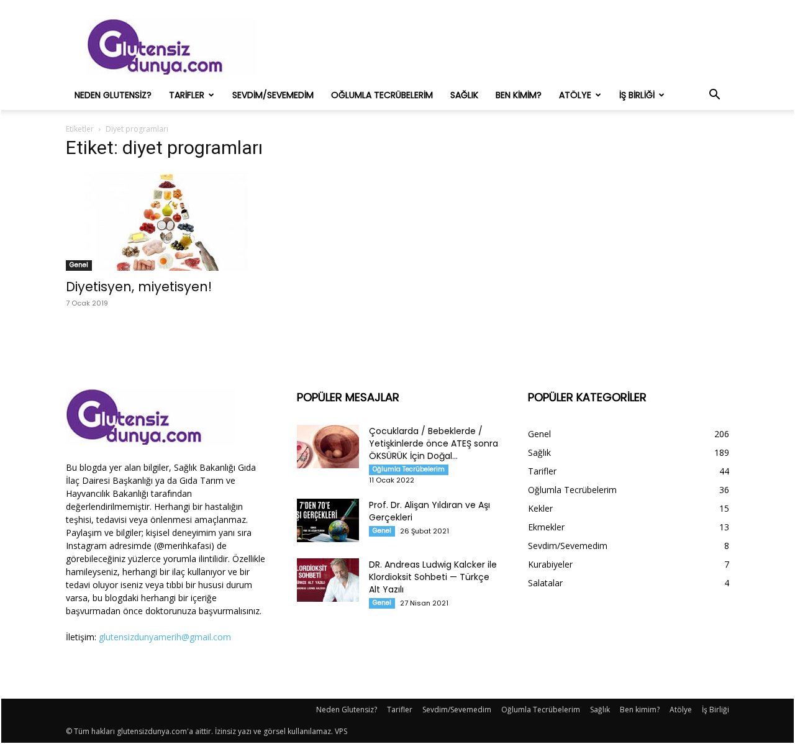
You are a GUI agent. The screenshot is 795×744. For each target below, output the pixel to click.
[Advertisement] (503, 47)
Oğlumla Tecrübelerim (382, 95)
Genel (79, 265)
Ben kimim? (519, 95)
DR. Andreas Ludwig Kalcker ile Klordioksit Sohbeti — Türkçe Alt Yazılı (433, 577)
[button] (714, 96)
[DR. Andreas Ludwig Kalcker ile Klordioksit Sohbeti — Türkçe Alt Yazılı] (328, 580)
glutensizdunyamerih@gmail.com (165, 637)
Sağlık (464, 95)
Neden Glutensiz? (113, 95)
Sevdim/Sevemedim (273, 95)
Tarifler (186, 95)
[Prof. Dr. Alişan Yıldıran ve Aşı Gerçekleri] (328, 520)
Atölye (575, 95)
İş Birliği (637, 95)
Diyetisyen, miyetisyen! (139, 287)
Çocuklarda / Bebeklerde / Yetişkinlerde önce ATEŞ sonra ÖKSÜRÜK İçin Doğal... (433, 443)
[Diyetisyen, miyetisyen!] (166, 221)
